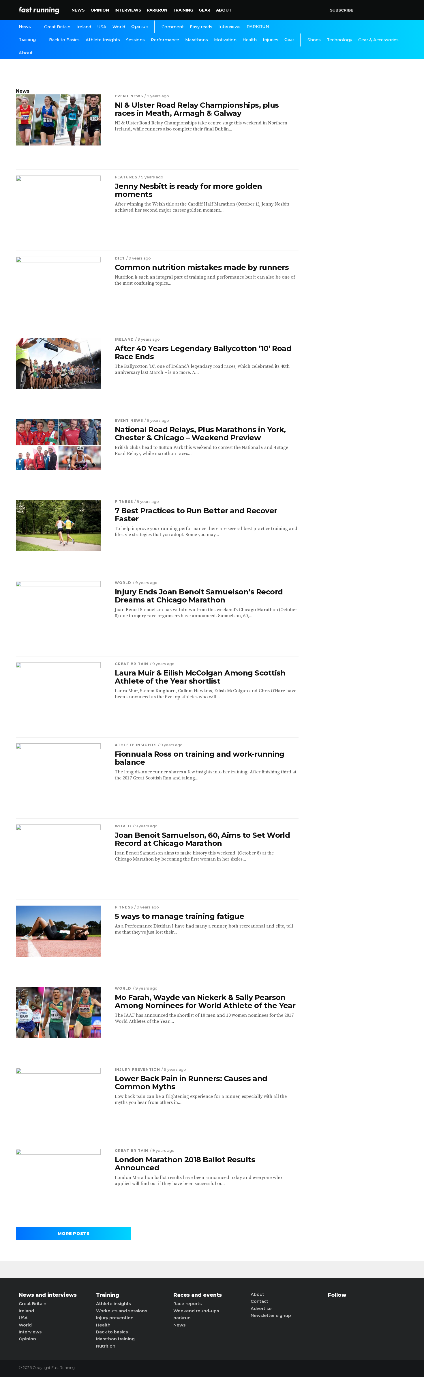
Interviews (128, 10)
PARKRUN (157, 10)
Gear (204, 10)
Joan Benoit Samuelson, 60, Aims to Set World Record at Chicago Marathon (202, 839)
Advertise (261, 1309)
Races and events (197, 1295)
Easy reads (201, 26)
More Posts (73, 1233)
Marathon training (115, 1339)
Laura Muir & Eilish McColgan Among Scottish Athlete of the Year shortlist (200, 677)
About (224, 10)
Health (250, 39)
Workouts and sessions (121, 1311)
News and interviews (48, 1295)
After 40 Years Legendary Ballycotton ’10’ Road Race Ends (203, 352)
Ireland (83, 26)
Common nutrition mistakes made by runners (202, 267)
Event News (129, 96)
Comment (173, 26)
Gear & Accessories (378, 39)
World (118, 26)
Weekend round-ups (196, 1311)
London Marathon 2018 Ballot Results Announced (185, 1164)
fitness (124, 501)
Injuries (270, 39)
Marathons (196, 39)
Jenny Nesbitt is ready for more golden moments (188, 190)
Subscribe (341, 10)
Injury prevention (115, 1318)
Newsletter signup (271, 1315)
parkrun (182, 1318)
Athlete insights (113, 1304)
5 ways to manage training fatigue (179, 916)
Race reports (187, 1304)
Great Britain (57, 26)
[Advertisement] (360, 174)
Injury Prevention (137, 1069)
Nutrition (105, 1346)
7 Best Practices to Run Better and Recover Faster (196, 515)
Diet (120, 258)
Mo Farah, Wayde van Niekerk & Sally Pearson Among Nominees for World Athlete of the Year (205, 1001)
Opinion (100, 10)
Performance (165, 39)
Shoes (314, 39)
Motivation (225, 39)
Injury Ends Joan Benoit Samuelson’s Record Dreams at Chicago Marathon (199, 596)
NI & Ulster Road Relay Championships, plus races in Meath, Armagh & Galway (197, 109)
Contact (259, 1301)
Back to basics (112, 1332)
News (78, 10)
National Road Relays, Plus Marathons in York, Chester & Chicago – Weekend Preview (200, 434)
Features (126, 177)
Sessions (135, 39)
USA (101, 26)
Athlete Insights (103, 39)
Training (183, 10)
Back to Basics (64, 39)
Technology (339, 39)
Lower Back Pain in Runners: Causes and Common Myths (191, 1082)
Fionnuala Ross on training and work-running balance (199, 758)
